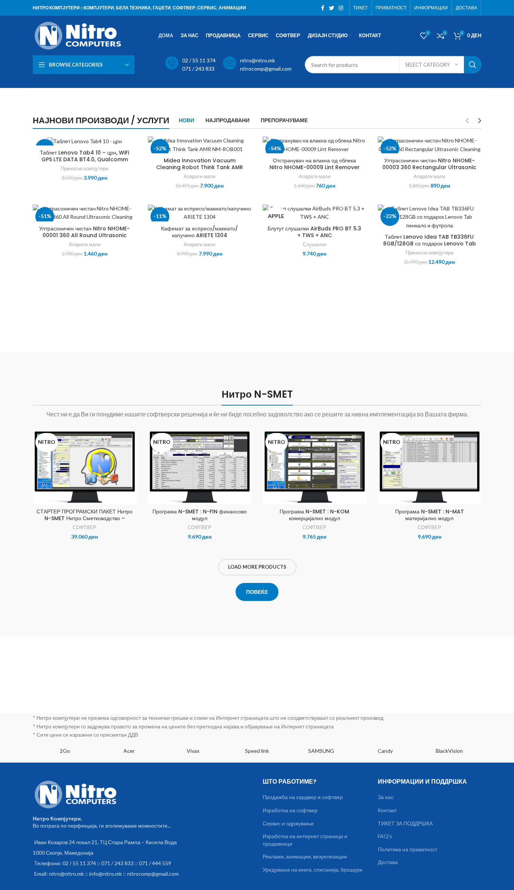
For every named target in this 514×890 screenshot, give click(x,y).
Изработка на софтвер (290, 810)
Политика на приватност (407, 849)
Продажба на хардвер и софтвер (303, 797)
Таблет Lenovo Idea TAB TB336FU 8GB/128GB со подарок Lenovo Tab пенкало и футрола (429, 243)
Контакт (387, 810)
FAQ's (385, 836)
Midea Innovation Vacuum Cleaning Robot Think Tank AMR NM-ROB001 (199, 167)
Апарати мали (199, 176)
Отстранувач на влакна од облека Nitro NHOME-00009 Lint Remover (314, 164)
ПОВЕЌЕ (257, 592)
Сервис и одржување (288, 823)
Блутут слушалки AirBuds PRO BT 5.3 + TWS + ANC (314, 232)
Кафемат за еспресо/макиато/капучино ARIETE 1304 (199, 232)
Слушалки (314, 244)
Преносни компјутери (84, 168)
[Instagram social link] (340, 8)
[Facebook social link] (323, 8)
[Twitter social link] (331, 8)
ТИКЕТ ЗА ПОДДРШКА (405, 823)
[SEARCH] (472, 64)
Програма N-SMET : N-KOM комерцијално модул (314, 515)
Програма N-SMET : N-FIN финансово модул (199, 515)
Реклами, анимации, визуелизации (305, 856)
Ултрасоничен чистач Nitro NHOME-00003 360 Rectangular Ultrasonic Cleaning (429, 167)
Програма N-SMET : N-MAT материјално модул (429, 515)
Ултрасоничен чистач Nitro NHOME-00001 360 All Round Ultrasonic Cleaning (84, 235)
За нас (386, 797)
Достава (388, 862)
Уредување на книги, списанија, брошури (312, 869)
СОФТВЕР (84, 527)
